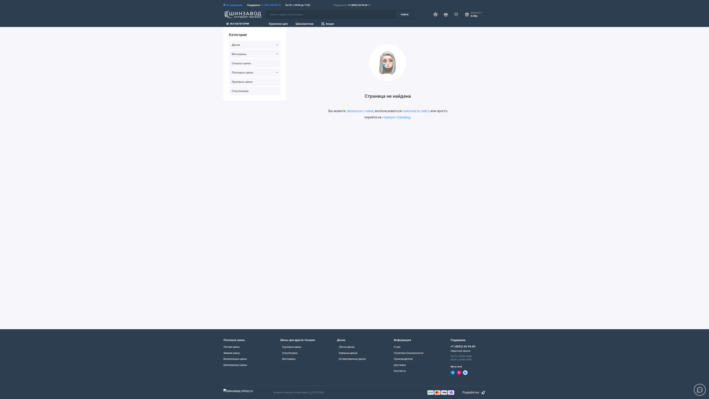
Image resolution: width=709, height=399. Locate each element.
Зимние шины (231, 353)
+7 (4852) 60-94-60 (350, 5)
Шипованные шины (235, 365)
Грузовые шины (242, 81)
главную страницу (396, 117)
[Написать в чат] (699, 389)
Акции (330, 23)
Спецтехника (240, 91)
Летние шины (231, 346)
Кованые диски (348, 353)
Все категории (239, 23)
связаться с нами (359, 111)
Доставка (400, 365)
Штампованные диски (352, 358)
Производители (403, 358)
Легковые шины (242, 72)
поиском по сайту (416, 111)
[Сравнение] (446, 14)
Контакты (400, 370)
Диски (236, 45)
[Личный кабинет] (435, 14)
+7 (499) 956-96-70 (271, 5)
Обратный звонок (460, 350)
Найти (404, 14)
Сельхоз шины (241, 63)
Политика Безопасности (408, 353)
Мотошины (239, 54)
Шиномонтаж (305, 23)
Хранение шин (278, 23)
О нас (397, 346)
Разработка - (472, 392)
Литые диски (346, 346)
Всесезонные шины (235, 358)
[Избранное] (456, 14)
